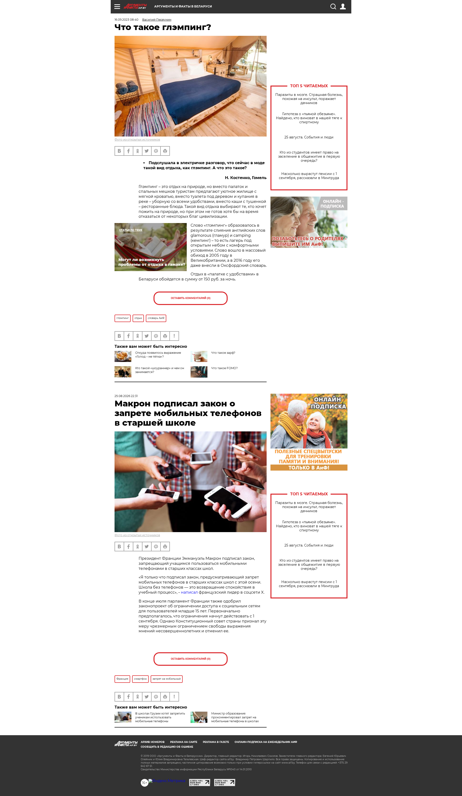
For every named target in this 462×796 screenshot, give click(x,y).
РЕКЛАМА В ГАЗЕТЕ (216, 742)
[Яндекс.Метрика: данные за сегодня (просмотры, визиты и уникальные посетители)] (166, 781)
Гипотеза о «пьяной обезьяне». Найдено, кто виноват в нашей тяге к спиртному (309, 118)
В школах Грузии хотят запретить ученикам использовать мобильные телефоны (160, 717)
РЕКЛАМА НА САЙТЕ (183, 742)
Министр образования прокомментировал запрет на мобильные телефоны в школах (235, 717)
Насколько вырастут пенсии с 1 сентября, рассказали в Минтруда (309, 176)
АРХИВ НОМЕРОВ (153, 742)
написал (189, 592)
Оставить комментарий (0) (191, 298)
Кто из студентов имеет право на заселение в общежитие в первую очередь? (309, 156)
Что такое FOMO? (224, 368)
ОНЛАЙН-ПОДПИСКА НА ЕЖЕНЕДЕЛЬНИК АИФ (266, 742)
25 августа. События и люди (309, 137)
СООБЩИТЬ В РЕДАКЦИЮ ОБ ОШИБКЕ (167, 746)
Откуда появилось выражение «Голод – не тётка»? (158, 354)
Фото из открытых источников (137, 139)
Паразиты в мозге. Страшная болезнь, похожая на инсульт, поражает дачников (309, 99)
